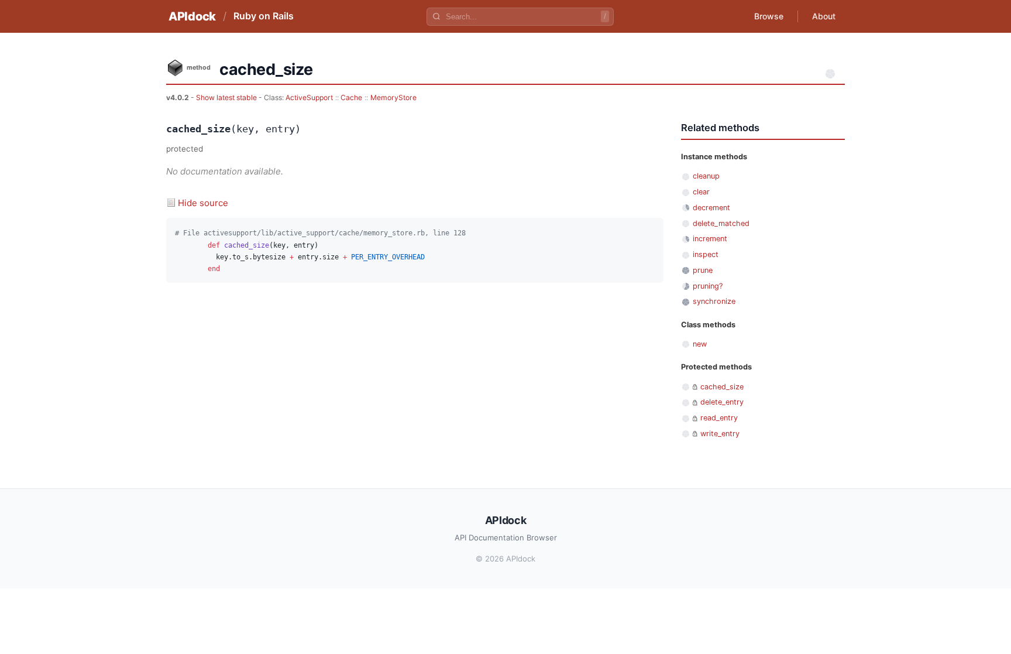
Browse (768, 16)
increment (710, 238)
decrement (711, 207)
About (823, 16)
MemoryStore (393, 97)
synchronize (714, 301)
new (700, 344)
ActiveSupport (309, 97)
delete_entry (722, 402)
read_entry (719, 417)
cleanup (706, 176)
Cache (351, 97)
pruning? (708, 286)
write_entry (720, 433)
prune (703, 270)
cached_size (722, 386)
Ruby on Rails (263, 16)
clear (701, 191)
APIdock (192, 16)
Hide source (203, 202)
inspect (705, 254)
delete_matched (721, 223)
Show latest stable (227, 97)
